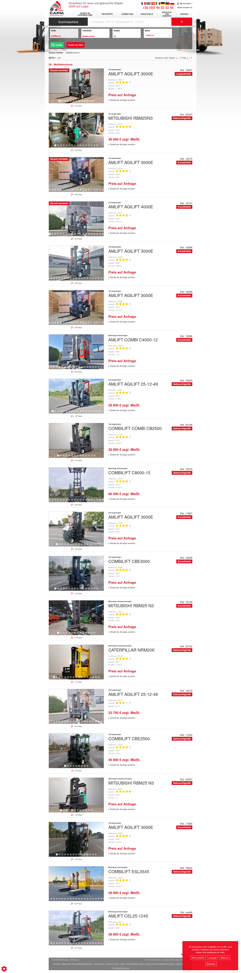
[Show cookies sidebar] (4, 969)
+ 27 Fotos (77, 904)
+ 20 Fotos (77, 239)
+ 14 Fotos (77, 460)
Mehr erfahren (198, 957)
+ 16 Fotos (77, 150)
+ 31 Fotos (77, 948)
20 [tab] (95, 190)
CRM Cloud (74, 959)
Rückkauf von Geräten (167, 14)
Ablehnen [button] (225, 957)
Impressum (99, 964)
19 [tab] (92, 190)
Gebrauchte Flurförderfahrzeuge (159, 964)
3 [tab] (65, 102)
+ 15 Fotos (77, 549)
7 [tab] (76, 102)
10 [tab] (86, 102)
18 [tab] (90, 190)
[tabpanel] (76, 86)
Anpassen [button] (211, 963)
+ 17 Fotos (77, 682)
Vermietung (127, 14)
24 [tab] (98, 501)
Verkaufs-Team (112, 964)
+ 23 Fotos (77, 372)
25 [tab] (101, 501)
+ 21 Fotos (77, 726)
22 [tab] (101, 190)
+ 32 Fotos (77, 505)
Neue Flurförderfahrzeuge (132, 964)
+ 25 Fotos (77, 283)
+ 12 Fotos (77, 815)
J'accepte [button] (212, 957)
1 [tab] (60, 102)
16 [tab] (98, 146)
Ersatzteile (147, 14)
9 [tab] (82, 102)
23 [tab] (95, 501)
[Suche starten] (181, 21)
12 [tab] (91, 102)
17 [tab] (87, 190)
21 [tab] (98, 190)
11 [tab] (88, 102)
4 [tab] (68, 102)
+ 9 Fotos (77, 771)
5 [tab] (71, 102)
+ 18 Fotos (77, 416)
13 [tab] (94, 102)
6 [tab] (73, 102)
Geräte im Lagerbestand (84, 14)
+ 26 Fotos (77, 194)
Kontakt (184, 14)
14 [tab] (92, 146)
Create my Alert (75, 44)
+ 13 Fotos (77, 106)
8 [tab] (79, 102)
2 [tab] (62, 102)
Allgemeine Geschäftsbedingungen (77, 964)
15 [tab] (95, 146)
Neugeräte (107, 14)
